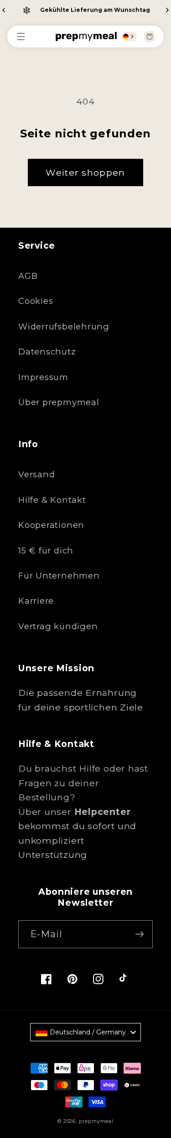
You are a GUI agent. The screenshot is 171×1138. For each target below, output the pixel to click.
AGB (27, 276)
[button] (25, 36)
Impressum (43, 377)
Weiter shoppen (85, 172)
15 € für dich (45, 550)
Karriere (36, 600)
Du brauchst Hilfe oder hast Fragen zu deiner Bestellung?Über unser (83, 790)
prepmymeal (96, 1121)
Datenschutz (47, 351)
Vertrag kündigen (58, 626)
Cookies (35, 301)
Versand (36, 474)
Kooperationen (51, 525)
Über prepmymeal (58, 402)
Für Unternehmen (59, 575)
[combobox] (129, 36)
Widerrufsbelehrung (63, 326)
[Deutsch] (126, 36)
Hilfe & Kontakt (52, 500)
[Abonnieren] (139, 934)
